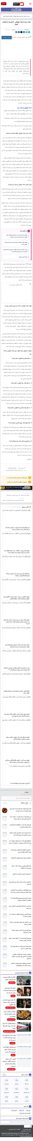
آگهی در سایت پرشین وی (25, 1113)
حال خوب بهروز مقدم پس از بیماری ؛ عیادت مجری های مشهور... (9, 1002)
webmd (29, 459)
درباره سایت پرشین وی (26, 1131)
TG (29, 32)
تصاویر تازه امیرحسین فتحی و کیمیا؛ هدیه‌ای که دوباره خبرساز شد (9, 990)
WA (26, 32)
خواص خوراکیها (27, 16)
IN (18, 32)
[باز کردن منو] (30, 3)
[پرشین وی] (18, 3)
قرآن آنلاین (21, 1110)
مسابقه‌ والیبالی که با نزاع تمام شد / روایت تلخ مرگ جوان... (9, 1026)
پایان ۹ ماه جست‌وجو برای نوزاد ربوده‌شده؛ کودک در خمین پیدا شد (9, 1037)
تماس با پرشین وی (27, 1129)
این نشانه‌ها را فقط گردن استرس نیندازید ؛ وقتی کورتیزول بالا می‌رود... (9, 1049)
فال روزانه (28, 1110)
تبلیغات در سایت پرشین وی (14, 1129)
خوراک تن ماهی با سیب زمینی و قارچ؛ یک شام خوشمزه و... (10, 1014)
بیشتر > (4, 1074)
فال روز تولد (14, 1110)
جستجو (3, 4)
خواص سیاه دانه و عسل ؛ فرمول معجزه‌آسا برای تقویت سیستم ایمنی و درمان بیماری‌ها (16, 236)
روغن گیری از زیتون (23, 257)
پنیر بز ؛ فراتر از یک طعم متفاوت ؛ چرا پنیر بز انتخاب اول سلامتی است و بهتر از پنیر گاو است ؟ (15, 250)
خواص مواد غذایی (12, 468)
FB (23, 32)
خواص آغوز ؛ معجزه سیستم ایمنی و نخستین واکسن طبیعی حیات (15, 243)
